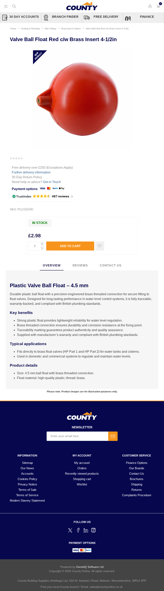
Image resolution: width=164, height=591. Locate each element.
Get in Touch (52, 182)
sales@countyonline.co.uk (106, 586)
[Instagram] (93, 530)
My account (82, 462)
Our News (27, 468)
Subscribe (113, 436)
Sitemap (27, 462)
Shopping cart (82, 479)
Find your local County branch (60, 586)
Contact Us (136, 473)
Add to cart (70, 246)
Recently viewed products (82, 473)
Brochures (136, 479)
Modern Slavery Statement (27, 500)
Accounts (27, 473)
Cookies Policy (27, 479)
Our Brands (136, 468)
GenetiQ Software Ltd (90, 566)
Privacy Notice (27, 484)
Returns (136, 489)
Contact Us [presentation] (110, 265)
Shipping (136, 484)
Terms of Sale (27, 489)
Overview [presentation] (52, 265)
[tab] (52, 265)
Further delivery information (31, 172)
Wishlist (82, 484)
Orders (82, 468)
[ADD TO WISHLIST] (99, 246)
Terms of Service (27, 495)
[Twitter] (70, 530)
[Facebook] (78, 530)
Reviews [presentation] (80, 265)
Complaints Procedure (136, 495)
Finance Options (136, 462)
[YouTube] (86, 530)
